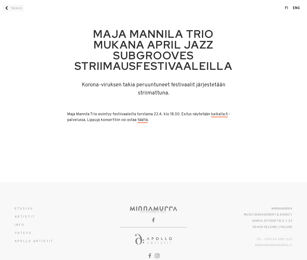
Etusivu (24, 209)
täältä (142, 120)
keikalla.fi (219, 114)
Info (20, 225)
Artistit (25, 217)
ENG (296, 8)
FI (286, 8)
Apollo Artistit (34, 241)
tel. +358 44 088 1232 (274, 239)
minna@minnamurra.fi (273, 245)
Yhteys (23, 233)
